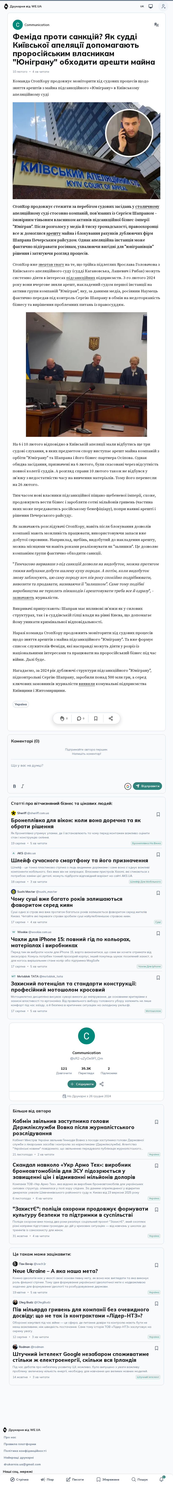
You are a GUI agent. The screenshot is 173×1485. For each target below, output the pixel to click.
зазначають (23, 597)
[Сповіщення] (161, 1479)
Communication (86, 1052)
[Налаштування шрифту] (156, 25)
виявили (87, 683)
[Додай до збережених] (96, 718)
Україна (21, 704)
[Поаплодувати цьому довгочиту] (62, 718)
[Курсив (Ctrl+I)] (22, 786)
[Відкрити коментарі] (79, 718)
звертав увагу (51, 264)
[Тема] (150, 6)
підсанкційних (80, 277)
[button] (161, 1479)
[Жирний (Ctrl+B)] (14, 786)
